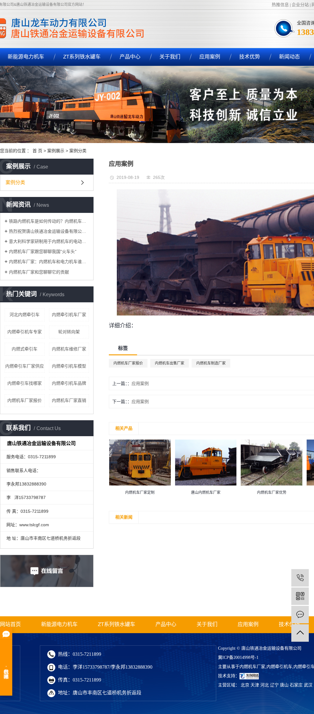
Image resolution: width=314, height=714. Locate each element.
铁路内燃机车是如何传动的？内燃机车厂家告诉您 (49, 221)
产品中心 (130, 57)
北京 (245, 685)
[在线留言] (300, 614)
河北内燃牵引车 (25, 314)
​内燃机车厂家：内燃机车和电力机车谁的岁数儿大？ (49, 261)
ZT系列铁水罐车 (82, 57)
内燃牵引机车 (279, 666)
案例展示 (55, 150)
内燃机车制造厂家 (211, 363)
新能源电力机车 (59, 624)
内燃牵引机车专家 (24, 331)
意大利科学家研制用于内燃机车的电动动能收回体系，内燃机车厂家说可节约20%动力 (49, 241)
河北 (264, 685)
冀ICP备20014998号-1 (238, 657)
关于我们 (169, 57)
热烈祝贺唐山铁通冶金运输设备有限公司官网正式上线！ (49, 231)
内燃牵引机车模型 (69, 366)
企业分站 (300, 4)
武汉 (308, 685)
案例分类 (77, 150)
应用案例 (209, 57)
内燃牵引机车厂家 (69, 314)
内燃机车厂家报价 (24, 400)
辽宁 (274, 685)
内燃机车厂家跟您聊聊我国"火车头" (42, 251)
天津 (255, 685)
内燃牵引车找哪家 (24, 383)
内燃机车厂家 (252, 666)
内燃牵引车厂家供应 (24, 366)
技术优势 (249, 57)
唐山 (284, 685)
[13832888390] (300, 578)
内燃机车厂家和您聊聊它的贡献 (39, 272)
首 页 (37, 150)
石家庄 (296, 685)
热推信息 (280, 4)
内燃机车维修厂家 (69, 348)
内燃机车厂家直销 (69, 400)
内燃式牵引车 (24, 348)
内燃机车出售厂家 (169, 363)
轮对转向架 (69, 331)
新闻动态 (289, 57)
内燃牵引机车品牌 (69, 383)
